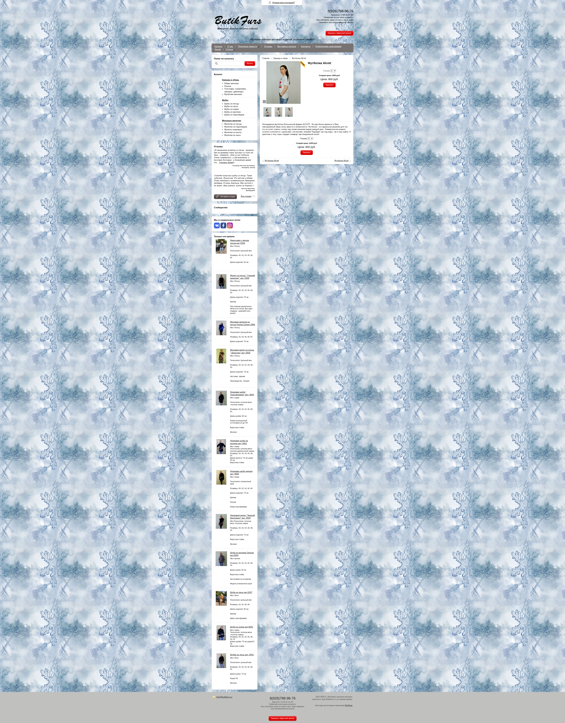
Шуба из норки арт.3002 (241, 627)
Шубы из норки (231, 109)
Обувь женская (231, 83)
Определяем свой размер (328, 46)
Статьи (229, 49)
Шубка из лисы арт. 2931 (242, 654)
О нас (230, 46)
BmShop (348, 705)
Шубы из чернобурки (234, 114)
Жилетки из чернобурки (235, 127)
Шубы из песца (231, 103)
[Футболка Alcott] (283, 82)
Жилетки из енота (232, 132)
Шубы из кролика (232, 112)
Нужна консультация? (283, 2)
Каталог (218, 46)
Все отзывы (246, 196)
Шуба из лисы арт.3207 (241, 592)
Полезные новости (247, 46)
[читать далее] (226, 162)
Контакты (305, 46)
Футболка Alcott (272, 160)
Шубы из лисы (231, 106)
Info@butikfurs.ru (224, 697)
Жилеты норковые (233, 129)
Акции (218, 49)
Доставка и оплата (286, 46)
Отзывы (268, 46)
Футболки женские (233, 94)
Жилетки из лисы (232, 135)
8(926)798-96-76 (340, 11)
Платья (227, 86)
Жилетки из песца (233, 124)
